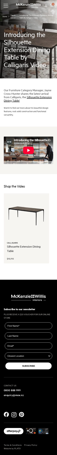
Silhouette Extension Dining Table (28, 98)
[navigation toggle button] (6, 6)
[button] (51, 5)
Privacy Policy (30, 444)
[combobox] (27, 356)
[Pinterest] (21, 414)
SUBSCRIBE (28, 366)
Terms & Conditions (13, 444)
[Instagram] (13, 415)
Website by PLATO (12, 448)
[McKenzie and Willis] (28, 6)
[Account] (46, 5)
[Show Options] (49, 356)
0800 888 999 (12, 390)
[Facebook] (6, 414)
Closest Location (14, 350)
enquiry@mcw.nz (14, 395)
